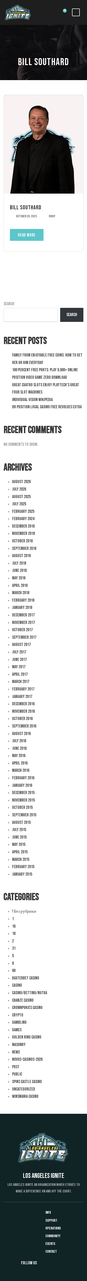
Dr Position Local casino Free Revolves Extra (47, 406)
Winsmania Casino (25, 1096)
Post (15, 1066)
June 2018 (19, 570)
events (50, 1244)
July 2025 (19, 504)
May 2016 (18, 755)
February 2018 (23, 600)
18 (13, 933)
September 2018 (24, 548)
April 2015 (20, 852)
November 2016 (23, 711)
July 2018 (19, 563)
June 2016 (19, 748)
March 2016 (20, 770)
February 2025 (23, 511)
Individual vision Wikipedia (32, 399)
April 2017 (20, 674)
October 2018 (22, 541)
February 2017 (23, 689)
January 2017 (22, 696)
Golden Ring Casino (26, 1037)
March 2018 (20, 592)
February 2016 (23, 778)
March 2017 (20, 681)
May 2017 (18, 666)
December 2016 (23, 703)
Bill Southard (25, 207)
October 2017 (22, 629)
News (16, 1052)
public (17, 1074)
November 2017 (23, 622)
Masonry (19, 1044)
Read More (27, 235)
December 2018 (23, 526)
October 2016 (22, 718)
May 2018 (18, 578)
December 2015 (23, 792)
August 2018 (21, 555)
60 (13, 970)
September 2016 (24, 726)
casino (17, 985)
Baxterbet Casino (25, 978)
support (51, 1220)
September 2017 (24, 637)
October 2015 (22, 807)
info (48, 1212)
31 (13, 948)
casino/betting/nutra (29, 992)
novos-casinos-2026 (27, 1059)
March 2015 (20, 859)
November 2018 (23, 533)
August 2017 (21, 644)
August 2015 (21, 822)
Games (17, 1029)
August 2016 (21, 733)
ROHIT (52, 216)
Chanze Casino (23, 1000)
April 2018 (20, 585)
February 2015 (23, 866)
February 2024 (23, 518)
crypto (17, 1015)
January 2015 (22, 874)
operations (53, 1228)
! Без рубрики (24, 911)
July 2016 (19, 740)
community (52, 1236)
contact (51, 1251)
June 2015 (19, 837)
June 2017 (19, 659)
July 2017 (19, 652)
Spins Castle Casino (27, 1081)
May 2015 (18, 844)
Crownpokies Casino (27, 1007)
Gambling (19, 1022)
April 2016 (20, 763)
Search (9, 303)
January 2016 (22, 785)
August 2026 (21, 481)
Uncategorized (23, 1089)
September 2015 (24, 815)
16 (13, 926)
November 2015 (23, 800)
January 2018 (22, 607)
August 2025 (21, 496)
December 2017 (23, 615)
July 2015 (19, 829)
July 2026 (19, 489)
